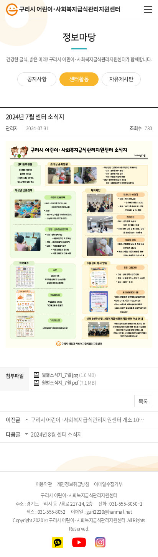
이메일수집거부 (108, 484)
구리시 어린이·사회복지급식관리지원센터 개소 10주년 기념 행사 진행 (88, 419)
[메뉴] (148, 10)
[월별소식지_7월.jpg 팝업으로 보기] (79, 145)
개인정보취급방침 (73, 484)
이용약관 (44, 484)
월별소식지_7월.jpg (68, 375)
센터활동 (79, 79)
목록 (143, 401)
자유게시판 (121, 79)
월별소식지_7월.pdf (68, 382)
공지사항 (36, 79)
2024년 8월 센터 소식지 (56, 434)
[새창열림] (57, 540)
